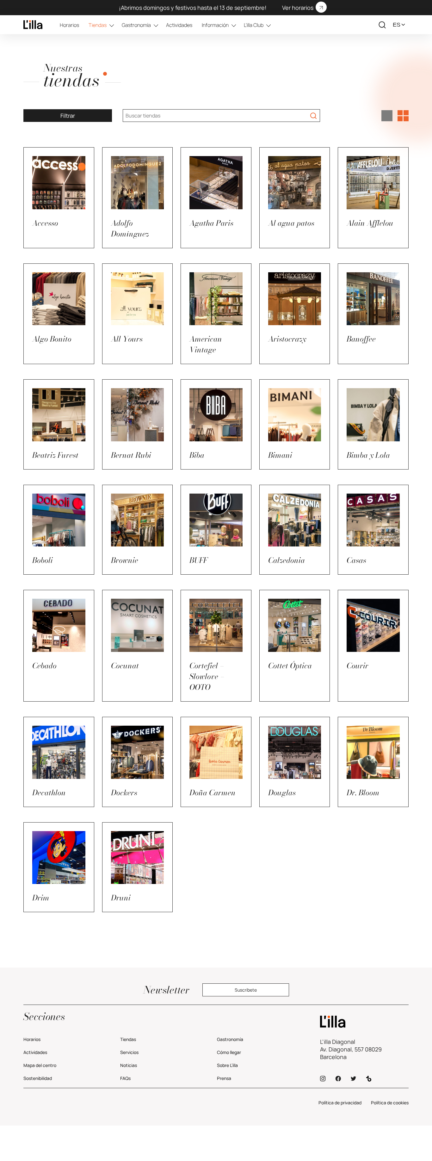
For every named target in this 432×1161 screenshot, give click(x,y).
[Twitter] (353, 1079)
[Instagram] (323, 1079)
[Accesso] (32, 24)
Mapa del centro (39, 1065)
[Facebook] (338, 1079)
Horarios (69, 25)
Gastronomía (136, 25)
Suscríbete (246, 990)
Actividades (179, 25)
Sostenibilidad (37, 1078)
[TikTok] (369, 1079)
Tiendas (98, 25)
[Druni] (364, 1022)
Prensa (224, 1078)
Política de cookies (390, 1103)
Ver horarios (297, 7)
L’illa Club (253, 25)
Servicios (129, 1052)
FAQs (125, 1078)
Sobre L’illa (227, 1065)
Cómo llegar (229, 1052)
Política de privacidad (339, 1103)
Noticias (128, 1065)
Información (215, 25)
